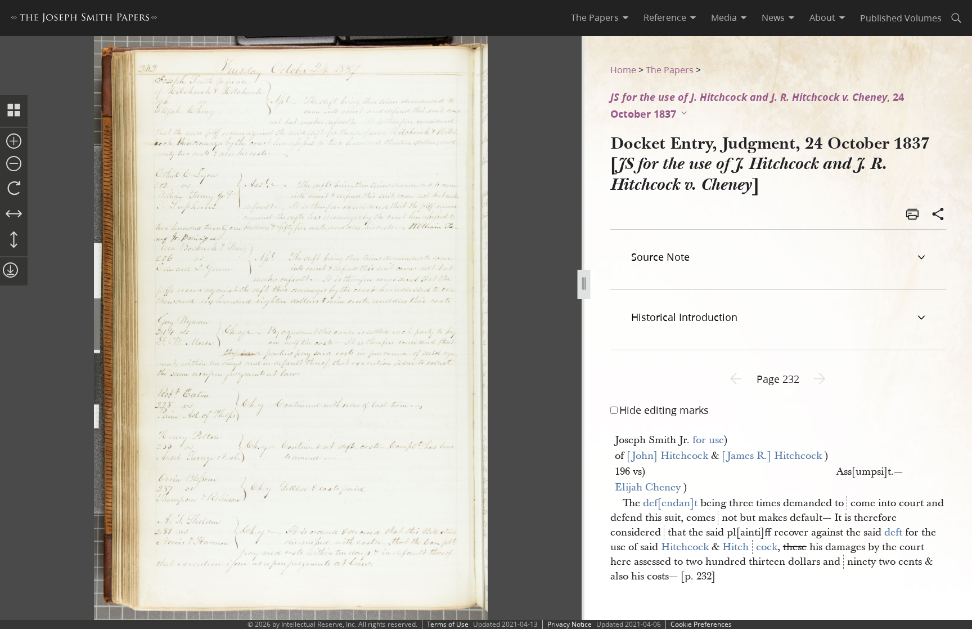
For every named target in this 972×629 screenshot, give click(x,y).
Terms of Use (448, 624)
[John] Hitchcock (667, 456)
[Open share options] (938, 215)
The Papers (670, 69)
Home (623, 69)
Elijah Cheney (648, 487)
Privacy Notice (569, 624)
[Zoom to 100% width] (14, 214)
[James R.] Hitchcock (772, 456)
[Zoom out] (14, 164)
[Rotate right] (14, 188)
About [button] (822, 17)
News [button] (773, 17)
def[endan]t (670, 503)
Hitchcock (685, 547)
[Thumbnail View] (14, 111)
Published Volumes (901, 17)
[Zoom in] (14, 142)
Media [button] (724, 17)
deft (893, 532)
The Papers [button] (595, 17)
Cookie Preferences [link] (701, 624)
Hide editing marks (664, 410)
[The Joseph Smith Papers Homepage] (84, 19)
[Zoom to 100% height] (14, 240)
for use (708, 440)
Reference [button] (665, 17)
